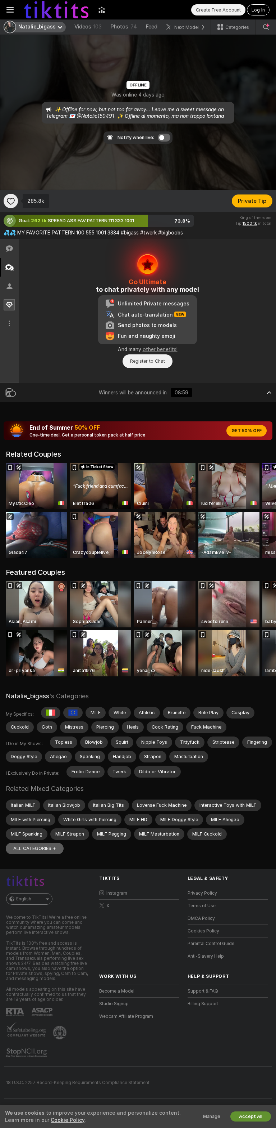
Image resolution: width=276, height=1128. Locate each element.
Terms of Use (202, 905)
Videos (88, 26)
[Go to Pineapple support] (60, 1032)
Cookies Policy (203, 931)
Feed (151, 26)
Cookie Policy (67, 1120)
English (23, 898)
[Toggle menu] (10, 9)
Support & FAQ (203, 991)
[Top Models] (101, 9)
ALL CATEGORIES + (34, 848)
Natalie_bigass (27, 696)
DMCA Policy (201, 918)
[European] (73, 713)
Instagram (116, 893)
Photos (123, 26)
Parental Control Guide (211, 943)
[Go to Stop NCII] (27, 1052)
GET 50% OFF (246, 430)
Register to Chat (147, 361)
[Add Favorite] (11, 201)
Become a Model (116, 991)
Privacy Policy (202, 893)
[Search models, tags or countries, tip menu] (266, 27)
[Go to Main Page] (56, 9)
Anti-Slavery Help (206, 956)
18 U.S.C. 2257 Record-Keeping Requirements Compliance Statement (78, 1082)
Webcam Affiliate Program (126, 1016)
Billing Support (203, 1003)
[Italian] (50, 713)
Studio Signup (114, 1003)
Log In (258, 10)
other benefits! (160, 349)
